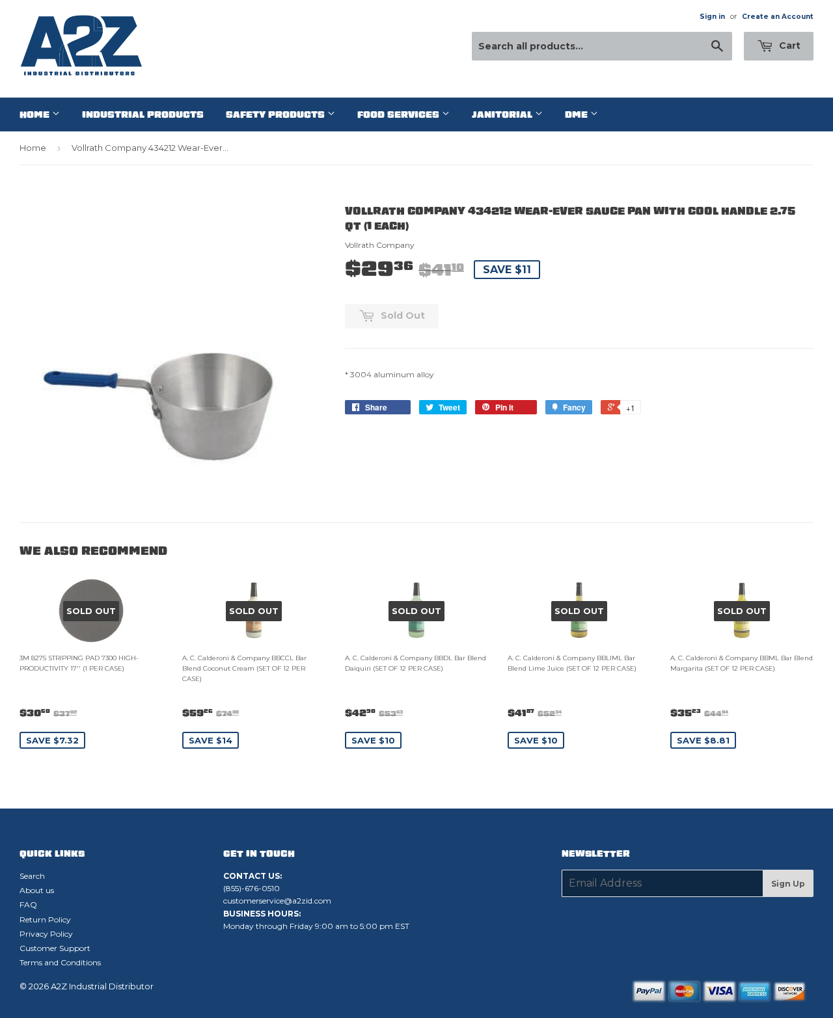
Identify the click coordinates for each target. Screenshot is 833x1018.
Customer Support (55, 948)
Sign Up (788, 884)
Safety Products (276, 114)
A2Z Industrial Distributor (102, 986)
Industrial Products (143, 114)
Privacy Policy (46, 934)
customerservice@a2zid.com (277, 900)
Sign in (712, 16)
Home (36, 114)
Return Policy (45, 919)
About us (37, 890)
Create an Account (777, 16)
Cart (788, 45)
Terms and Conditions (60, 962)
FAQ (28, 904)
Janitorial (503, 114)
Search (32, 876)
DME (577, 114)
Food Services (399, 114)
